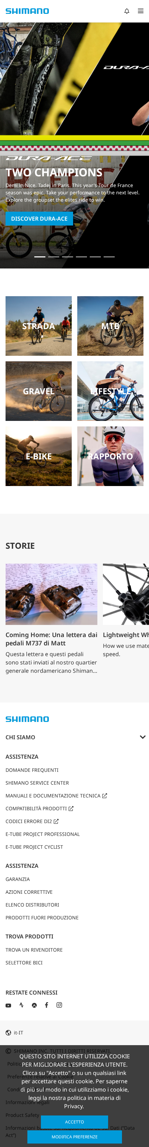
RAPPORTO (110, 456)
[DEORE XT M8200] (67, 257)
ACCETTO (74, 1122)
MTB (110, 326)
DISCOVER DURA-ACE (39, 218)
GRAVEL (39, 391)
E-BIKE (39, 456)
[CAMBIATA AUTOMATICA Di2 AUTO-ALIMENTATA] (109, 257)
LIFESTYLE (110, 391)
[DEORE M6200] (81, 257)
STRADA (38, 326)
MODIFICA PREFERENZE (75, 1137)
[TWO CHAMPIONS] (39, 257)
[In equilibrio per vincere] (53, 257)
